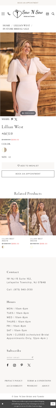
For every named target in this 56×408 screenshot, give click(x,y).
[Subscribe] (32, 357)
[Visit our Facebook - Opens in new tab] (8, 365)
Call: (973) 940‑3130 (20, 289)
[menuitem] (3, 14)
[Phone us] (9, 14)
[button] (3, 14)
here (40, 406)
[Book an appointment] (47, 14)
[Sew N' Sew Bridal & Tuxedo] (28, 14)
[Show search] (53, 14)
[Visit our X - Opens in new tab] (29, 365)
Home (6, 25)
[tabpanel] (28, 74)
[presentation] (14, 216)
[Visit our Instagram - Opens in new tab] (14, 365)
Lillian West (22, 25)
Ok (53, 404)
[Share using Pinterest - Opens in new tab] (12, 119)
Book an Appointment (28, 173)
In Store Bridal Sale (16, 29)
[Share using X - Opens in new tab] (16, 119)
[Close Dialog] (3, 403)
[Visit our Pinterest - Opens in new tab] (22, 365)
